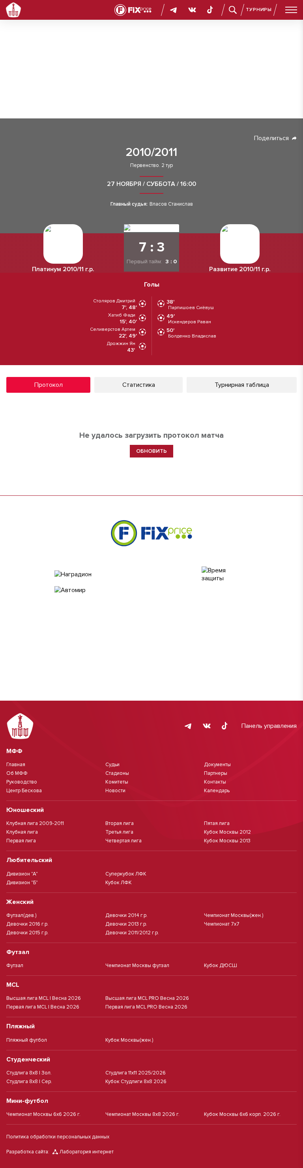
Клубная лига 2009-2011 (35, 823)
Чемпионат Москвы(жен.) (233, 915)
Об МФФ (17, 773)
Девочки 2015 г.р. (27, 933)
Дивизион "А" (22, 874)
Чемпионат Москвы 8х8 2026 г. (142, 1114)
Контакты (215, 782)
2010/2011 (151, 152)
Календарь (217, 790)
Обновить (151, 451)
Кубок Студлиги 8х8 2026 (135, 1081)
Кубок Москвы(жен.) (129, 1040)
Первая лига (21, 841)
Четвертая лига (123, 841)
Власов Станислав (171, 204)
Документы (217, 764)
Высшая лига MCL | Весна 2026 (43, 998)
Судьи (112, 764)
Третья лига (119, 832)
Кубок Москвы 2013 (227, 841)
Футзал (14, 965)
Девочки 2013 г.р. (126, 924)
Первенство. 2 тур (151, 166)
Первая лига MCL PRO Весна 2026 (146, 1007)
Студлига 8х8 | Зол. (29, 1073)
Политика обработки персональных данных (57, 1137)
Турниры (259, 10)
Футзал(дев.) (21, 915)
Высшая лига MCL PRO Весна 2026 (147, 998)
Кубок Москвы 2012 (227, 832)
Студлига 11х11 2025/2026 (135, 1073)
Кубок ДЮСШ (220, 965)
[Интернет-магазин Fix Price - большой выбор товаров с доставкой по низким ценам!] (151, 533)
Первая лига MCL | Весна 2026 (42, 1007)
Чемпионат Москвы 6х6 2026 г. (43, 1114)
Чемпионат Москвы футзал (137, 965)
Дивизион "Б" (22, 882)
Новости (115, 790)
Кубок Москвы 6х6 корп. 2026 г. (242, 1114)
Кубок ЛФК (118, 882)
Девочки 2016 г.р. (27, 924)
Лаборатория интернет (87, 1152)
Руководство (21, 782)
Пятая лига (217, 823)
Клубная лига (22, 832)
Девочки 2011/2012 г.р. (132, 933)
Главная (15, 764)
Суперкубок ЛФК (125, 874)
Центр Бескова (24, 790)
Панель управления (269, 725)
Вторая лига (119, 823)
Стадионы (117, 773)
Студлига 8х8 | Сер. (29, 1081)
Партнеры (215, 773)
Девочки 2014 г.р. (126, 915)
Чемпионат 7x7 (221, 924)
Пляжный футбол (26, 1040)
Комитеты (116, 782)
